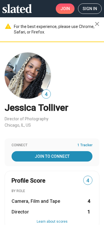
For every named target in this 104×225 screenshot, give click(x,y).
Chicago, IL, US (18, 125)
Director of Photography (27, 119)
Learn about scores (52, 222)
